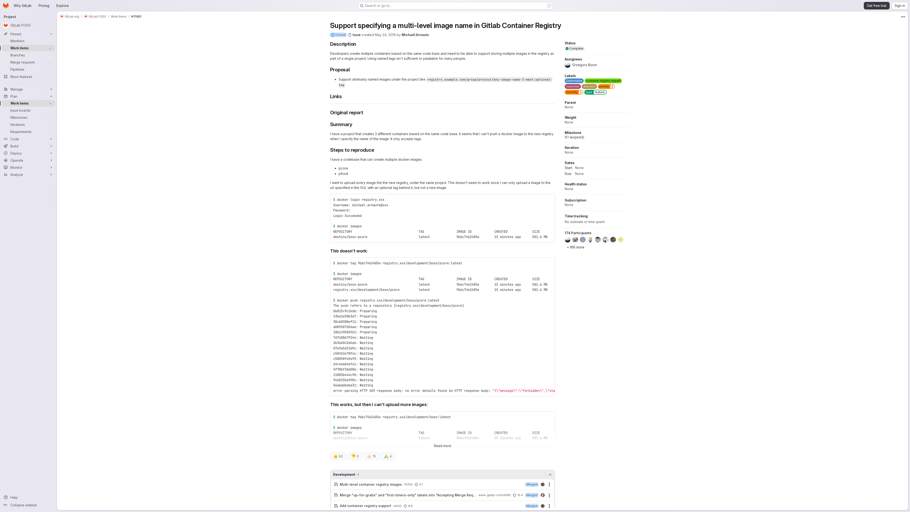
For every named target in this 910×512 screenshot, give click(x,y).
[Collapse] (550, 474)
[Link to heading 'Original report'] (366, 112)
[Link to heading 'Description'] (359, 44)
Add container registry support (365, 506)
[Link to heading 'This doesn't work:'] (370, 250)
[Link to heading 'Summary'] (355, 124)
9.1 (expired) (574, 137)
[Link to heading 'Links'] (344, 96)
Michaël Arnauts (415, 35)
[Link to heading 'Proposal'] (352, 70)
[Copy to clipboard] (549, 199)
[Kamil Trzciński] (543, 484)
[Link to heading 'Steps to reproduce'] (377, 150)
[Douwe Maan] (543, 495)
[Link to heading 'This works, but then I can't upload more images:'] (430, 404)
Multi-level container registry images (371, 484)
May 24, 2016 (385, 35)
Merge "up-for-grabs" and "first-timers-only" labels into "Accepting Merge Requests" (408, 495)
